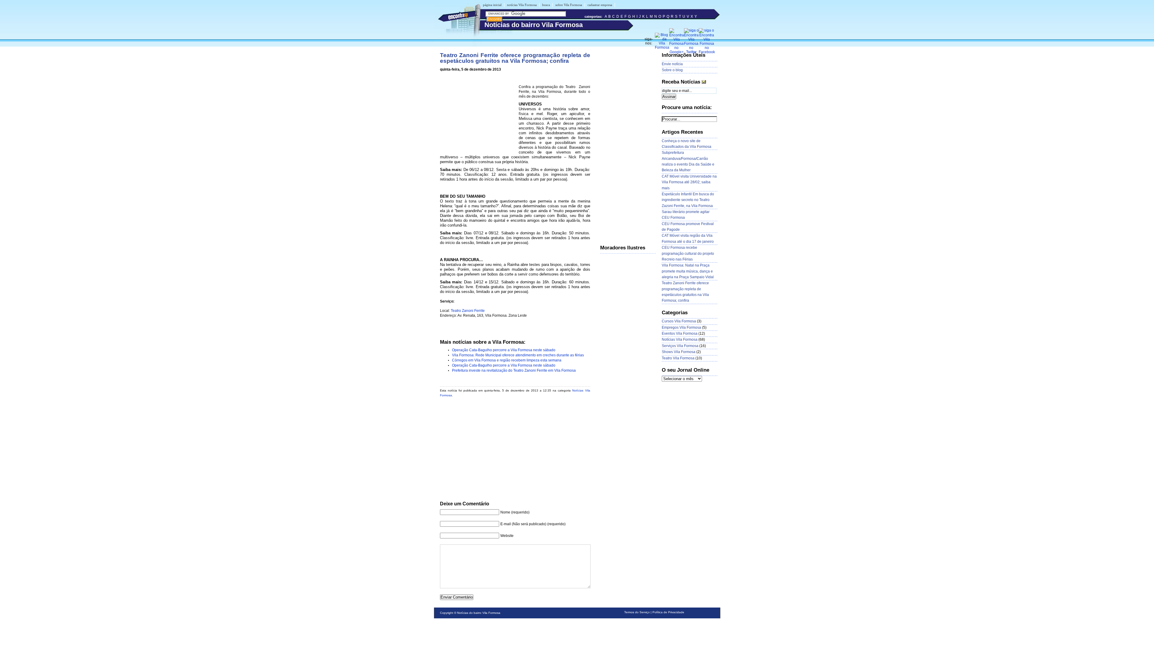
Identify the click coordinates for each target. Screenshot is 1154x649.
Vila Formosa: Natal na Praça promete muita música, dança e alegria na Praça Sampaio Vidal (688, 271)
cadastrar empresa (600, 5)
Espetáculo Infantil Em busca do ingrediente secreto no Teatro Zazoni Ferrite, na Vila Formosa (688, 200)
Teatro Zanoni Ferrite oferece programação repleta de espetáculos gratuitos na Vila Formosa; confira (515, 58)
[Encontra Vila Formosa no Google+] (676, 52)
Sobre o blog (672, 70)
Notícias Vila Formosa (680, 339)
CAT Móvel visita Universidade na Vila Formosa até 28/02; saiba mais (689, 182)
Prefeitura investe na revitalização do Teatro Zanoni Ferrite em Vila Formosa (514, 370)
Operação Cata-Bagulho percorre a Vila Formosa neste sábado (503, 350)
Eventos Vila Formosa (680, 333)
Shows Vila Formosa (678, 352)
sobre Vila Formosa (568, 5)
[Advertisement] (478, 114)
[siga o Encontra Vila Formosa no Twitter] (691, 52)
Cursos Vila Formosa (679, 321)
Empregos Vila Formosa (681, 327)
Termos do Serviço (637, 612)
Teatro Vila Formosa (678, 358)
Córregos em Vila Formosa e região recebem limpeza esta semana (506, 360)
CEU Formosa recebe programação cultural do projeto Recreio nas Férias (688, 253)
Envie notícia (672, 64)
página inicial (492, 5)
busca (546, 5)
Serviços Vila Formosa (680, 346)
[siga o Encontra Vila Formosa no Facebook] (707, 52)
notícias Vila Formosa (522, 5)
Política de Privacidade (668, 612)
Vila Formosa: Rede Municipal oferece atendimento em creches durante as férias (518, 355)
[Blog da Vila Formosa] (662, 47)
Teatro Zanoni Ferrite (468, 311)
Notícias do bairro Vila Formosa (478, 612)
